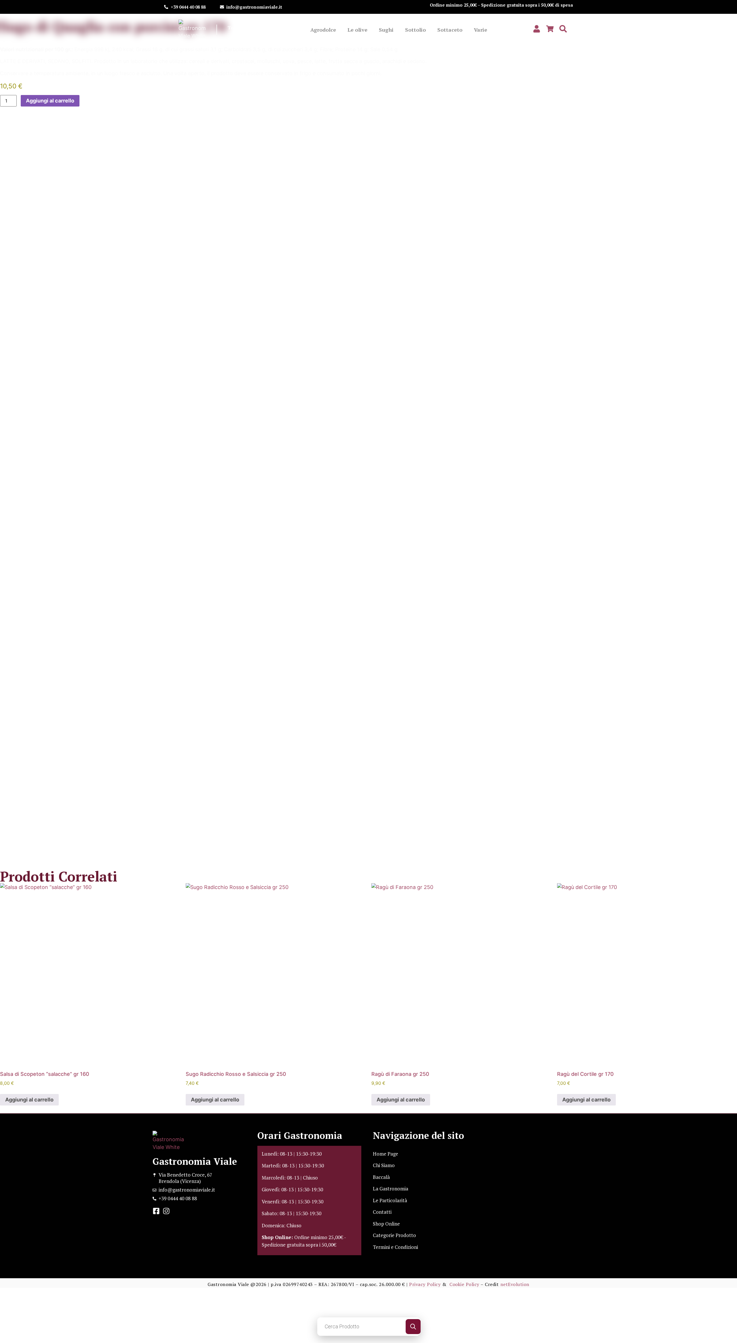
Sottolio (415, 29)
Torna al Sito (241, 27)
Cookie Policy (464, 1284)
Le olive (357, 29)
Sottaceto (449, 29)
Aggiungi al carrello (50, 101)
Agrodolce (323, 29)
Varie (480, 29)
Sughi (386, 29)
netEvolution (514, 1284)
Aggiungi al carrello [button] (29, 1100)
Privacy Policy (424, 1284)
